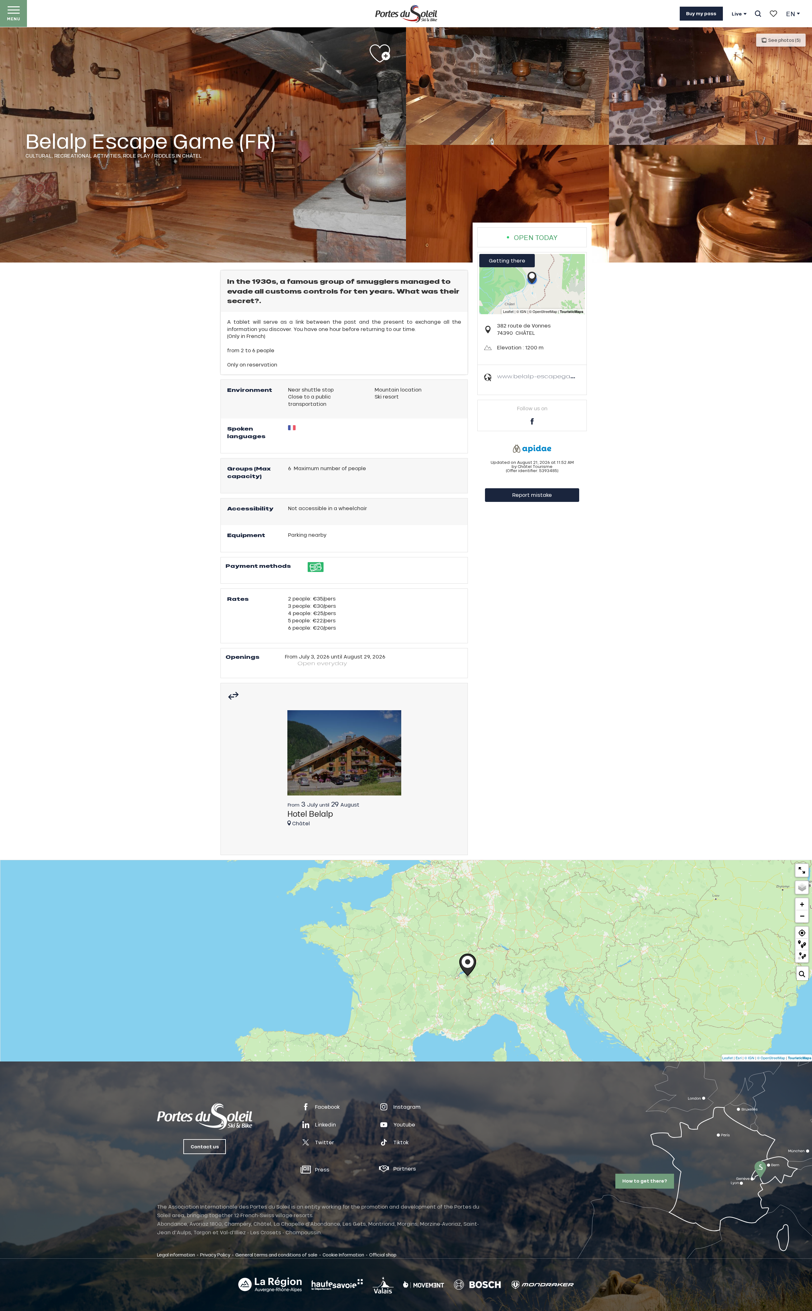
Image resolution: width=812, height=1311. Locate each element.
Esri (739, 1057)
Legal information (176, 1254)
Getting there (507, 260)
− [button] (802, 916)
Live (737, 14)
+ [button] (802, 904)
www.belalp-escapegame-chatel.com (559, 376)
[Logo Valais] (383, 1285)
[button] (758, 13)
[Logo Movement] (423, 1284)
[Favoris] (773, 13)
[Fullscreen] (802, 870)
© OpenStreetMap (771, 1057)
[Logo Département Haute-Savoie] (337, 1284)
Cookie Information (343, 1254)
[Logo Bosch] (477, 1284)
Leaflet (727, 1057)
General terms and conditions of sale (276, 1254)
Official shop (382, 1254)
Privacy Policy (215, 1254)
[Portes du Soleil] (406, 14)
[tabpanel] (344, 771)
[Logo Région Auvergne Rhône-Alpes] (270, 1284)
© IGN (749, 1057)
